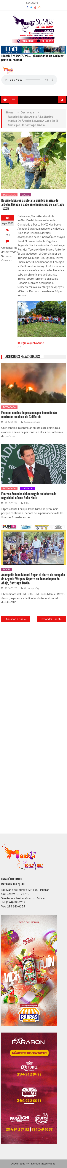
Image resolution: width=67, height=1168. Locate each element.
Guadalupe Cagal (32, 422)
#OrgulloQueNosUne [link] (30, 342)
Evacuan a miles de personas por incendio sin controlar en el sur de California (29, 415)
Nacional (27, 488)
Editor (27, 503)
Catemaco (6, 260)
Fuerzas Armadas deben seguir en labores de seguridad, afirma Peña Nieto (28, 496)
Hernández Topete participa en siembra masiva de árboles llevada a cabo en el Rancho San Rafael (53, 618)
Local (25, 194)
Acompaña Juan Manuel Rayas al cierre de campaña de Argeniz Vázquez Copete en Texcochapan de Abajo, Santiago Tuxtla (33, 579)
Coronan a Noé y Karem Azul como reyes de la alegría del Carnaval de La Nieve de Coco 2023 (18, 618)
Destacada (9, 194)
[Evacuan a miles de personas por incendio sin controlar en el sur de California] (33, 383)
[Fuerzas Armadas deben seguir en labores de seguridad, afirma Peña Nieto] (33, 464)
